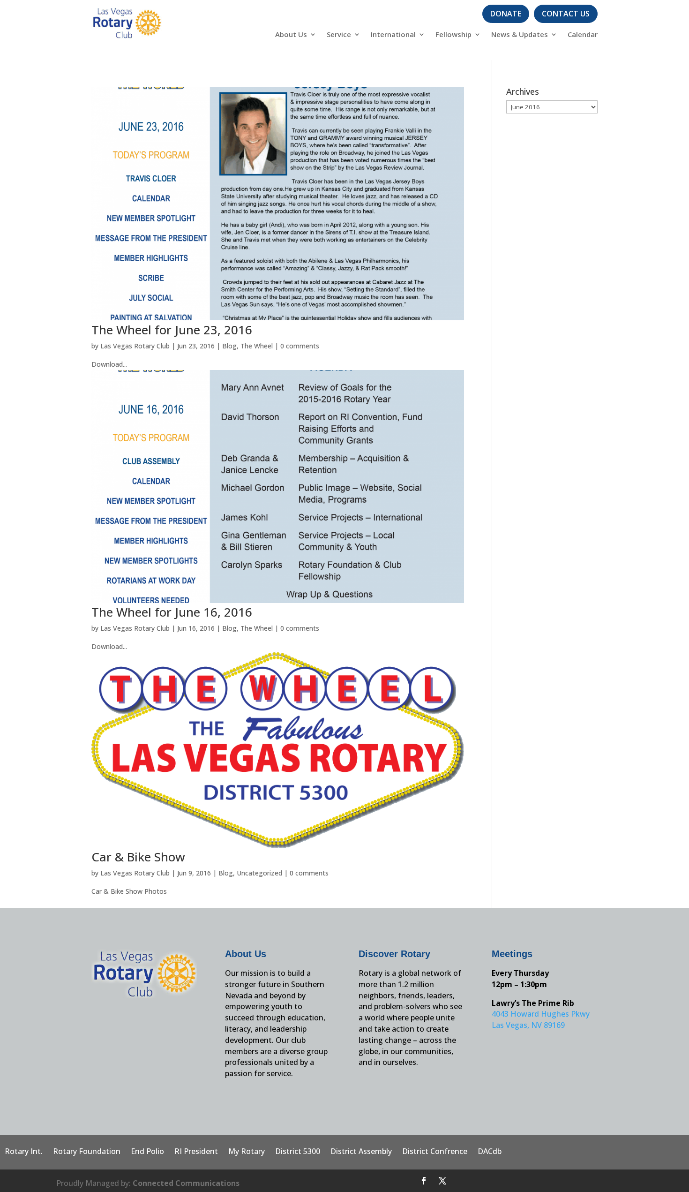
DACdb (490, 1152)
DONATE (505, 13)
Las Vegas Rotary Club (135, 345)
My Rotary (246, 1152)
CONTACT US (566, 13)
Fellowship (453, 35)
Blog (229, 345)
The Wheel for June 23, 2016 (171, 329)
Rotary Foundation (86, 1152)
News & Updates (519, 35)
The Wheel (256, 345)
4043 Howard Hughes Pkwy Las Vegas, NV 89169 (541, 1019)
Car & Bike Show (138, 856)
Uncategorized (259, 872)
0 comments (299, 345)
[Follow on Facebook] (423, 1180)
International (393, 35)
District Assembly (361, 1152)
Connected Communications (186, 1183)
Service (339, 35)
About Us (291, 35)
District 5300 (297, 1152)
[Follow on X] (442, 1180)
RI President (196, 1152)
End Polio (147, 1152)
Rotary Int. (24, 1152)
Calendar (583, 35)
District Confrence (434, 1152)
